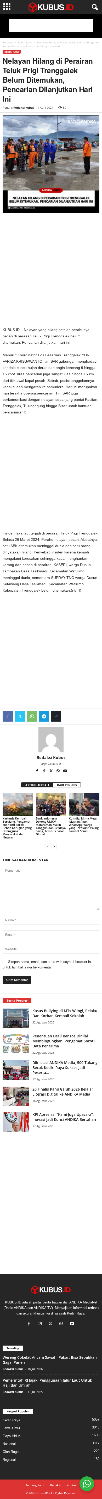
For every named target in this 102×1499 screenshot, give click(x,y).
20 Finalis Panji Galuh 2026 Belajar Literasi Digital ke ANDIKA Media (62, 1092)
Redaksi (55, 1485)
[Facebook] (8, 716)
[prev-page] (47, 846)
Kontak (71, 1485)
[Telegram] (44, 716)
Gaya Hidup (11, 1436)
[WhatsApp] (32, 716)
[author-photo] (51, 739)
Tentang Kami (35, 1485)
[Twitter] (20, 716)
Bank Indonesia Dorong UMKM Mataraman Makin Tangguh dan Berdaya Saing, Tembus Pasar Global (51, 826)
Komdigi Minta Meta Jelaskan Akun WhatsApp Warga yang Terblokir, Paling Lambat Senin (84, 824)
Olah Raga (11, 1452)
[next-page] (54, 846)
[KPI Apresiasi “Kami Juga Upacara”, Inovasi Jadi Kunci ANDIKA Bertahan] (16, 1122)
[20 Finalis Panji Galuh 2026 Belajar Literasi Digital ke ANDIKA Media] (16, 1096)
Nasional (9, 1444)
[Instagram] (41, 1324)
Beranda (8, 42)
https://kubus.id (51, 764)
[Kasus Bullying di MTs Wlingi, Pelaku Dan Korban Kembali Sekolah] (16, 1018)
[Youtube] (65, 771)
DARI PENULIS (67, 785)
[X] (51, 771)
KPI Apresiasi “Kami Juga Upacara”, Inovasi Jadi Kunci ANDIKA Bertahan (64, 1117)
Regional (9, 1460)
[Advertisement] (51, 25)
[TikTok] (44, 771)
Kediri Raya (25, 42)
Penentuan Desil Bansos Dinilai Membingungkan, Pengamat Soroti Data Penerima (63, 1040)
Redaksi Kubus (23, 107)
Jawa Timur (11, 1428)
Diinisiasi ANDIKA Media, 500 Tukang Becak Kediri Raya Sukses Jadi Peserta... (65, 1067)
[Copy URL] (56, 716)
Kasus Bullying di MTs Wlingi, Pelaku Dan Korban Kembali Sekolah (64, 1013)
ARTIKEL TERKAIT (37, 785)
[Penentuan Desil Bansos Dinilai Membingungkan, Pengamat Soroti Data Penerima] (16, 1043)
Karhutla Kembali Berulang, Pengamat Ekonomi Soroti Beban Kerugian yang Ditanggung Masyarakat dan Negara (17, 827)
